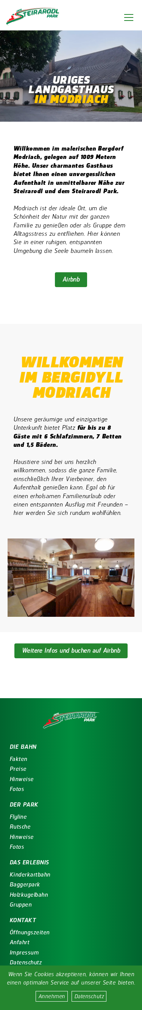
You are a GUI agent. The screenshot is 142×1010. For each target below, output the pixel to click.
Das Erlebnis (29, 862)
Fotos (16, 789)
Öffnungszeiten (29, 932)
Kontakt (22, 920)
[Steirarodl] (34, 17)
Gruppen (20, 904)
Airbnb (71, 279)
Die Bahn (22, 746)
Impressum (24, 952)
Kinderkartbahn (29, 874)
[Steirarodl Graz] (71, 721)
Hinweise (21, 779)
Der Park (23, 804)
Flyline (18, 816)
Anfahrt (19, 942)
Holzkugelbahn (28, 894)
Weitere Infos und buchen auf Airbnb (71, 650)
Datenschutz (89, 996)
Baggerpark (24, 884)
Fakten (18, 759)
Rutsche (19, 826)
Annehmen (51, 996)
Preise (18, 768)
